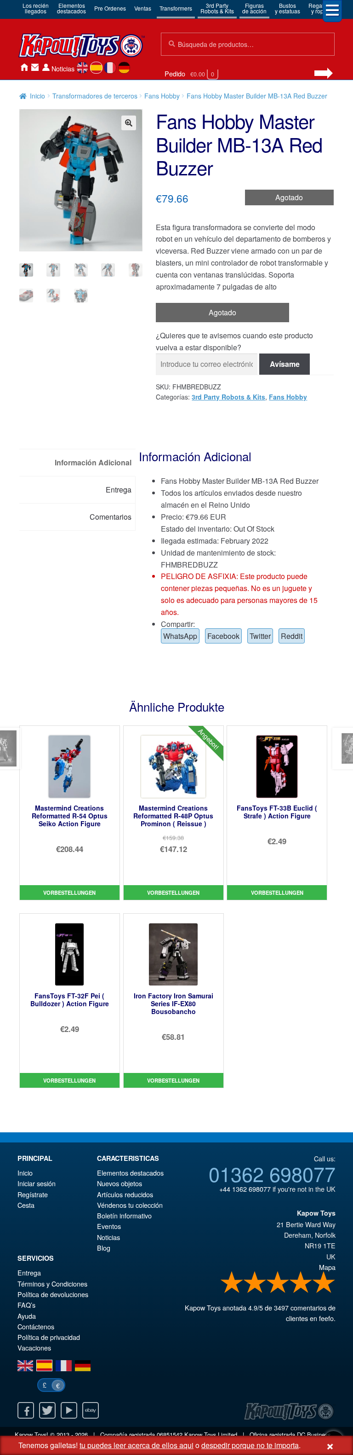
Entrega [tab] (118, 489)
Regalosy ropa (319, 8)
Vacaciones (34, 1347)
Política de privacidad (48, 1337)
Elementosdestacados (71, 8)
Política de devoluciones (52, 1294)
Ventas (142, 8)
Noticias (62, 68)
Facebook (223, 636)
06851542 (169, 1434)
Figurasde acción (254, 8)
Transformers (175, 8)
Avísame (285, 364)
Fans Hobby (162, 95)
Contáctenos (34, 67)
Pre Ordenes (110, 8)
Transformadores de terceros (94, 95)
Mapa (327, 1267)
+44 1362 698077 (245, 1189)
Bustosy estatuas (287, 8)
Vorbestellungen (69, 892)
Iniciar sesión (45, 67)
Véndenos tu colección (130, 1205)
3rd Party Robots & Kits (228, 396)
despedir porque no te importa (250, 1445)
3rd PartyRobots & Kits (217, 8)
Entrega (29, 1272)
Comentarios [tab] (110, 516)
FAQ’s (26, 1305)
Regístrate (32, 1194)
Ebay (90, 1410)
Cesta (25, 1205)
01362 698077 (272, 1173)
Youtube (69, 1410)
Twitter (260, 636)
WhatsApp (180, 636)
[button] (128, 123)
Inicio (23, 67)
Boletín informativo (124, 1215)
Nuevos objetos (119, 1183)
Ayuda (26, 1316)
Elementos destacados (130, 1172)
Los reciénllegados (36, 8)
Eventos (109, 1226)
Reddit (291, 636)
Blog (103, 1247)
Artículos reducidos (125, 1194)
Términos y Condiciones (52, 1283)
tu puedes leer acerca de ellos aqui (137, 1445)
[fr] (110, 68)
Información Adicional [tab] (93, 462)
